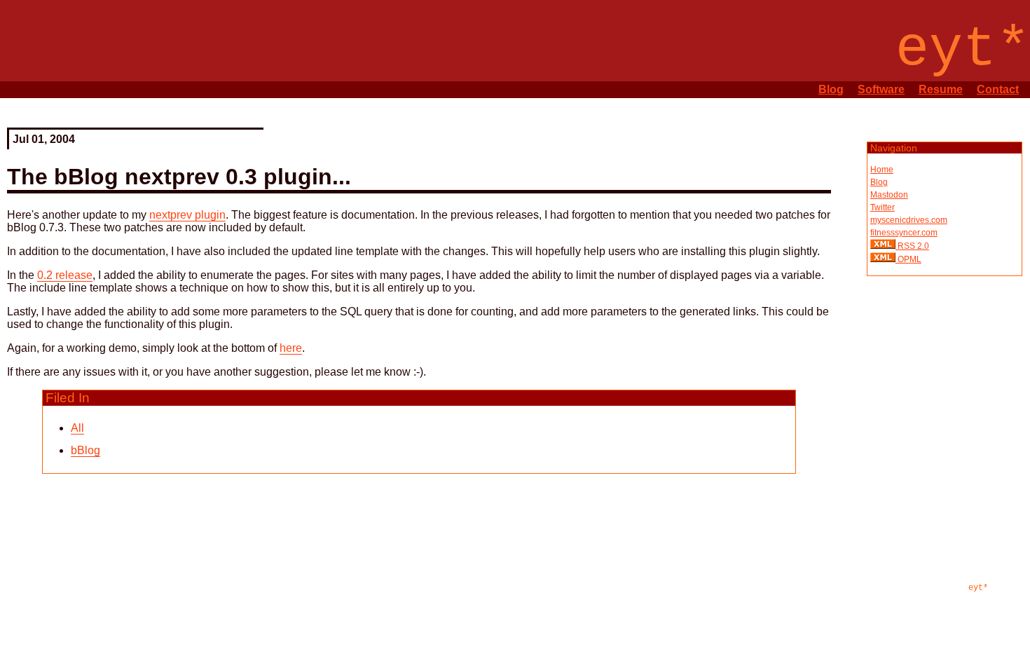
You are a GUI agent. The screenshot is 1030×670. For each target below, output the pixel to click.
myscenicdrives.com (908, 220)
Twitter (882, 207)
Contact (998, 89)
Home (881, 170)
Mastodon (889, 195)
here (291, 348)
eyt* (978, 588)
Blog (831, 89)
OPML (908, 259)
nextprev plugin (187, 215)
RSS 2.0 (912, 246)
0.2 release (64, 275)
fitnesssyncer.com (904, 233)
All (77, 428)
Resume (941, 89)
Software (881, 89)
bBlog (85, 450)
